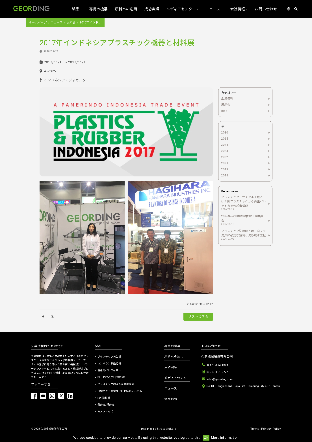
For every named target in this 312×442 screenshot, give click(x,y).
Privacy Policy (271, 428)
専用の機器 (98, 9)
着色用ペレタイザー (109, 370)
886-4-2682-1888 (217, 364)
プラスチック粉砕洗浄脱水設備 (116, 384)
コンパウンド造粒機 (109, 363)
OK (206, 438)
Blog (224, 111)
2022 (224, 157)
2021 (224, 163)
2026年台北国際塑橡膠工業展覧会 (242, 220)
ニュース (213, 9)
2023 (224, 151)
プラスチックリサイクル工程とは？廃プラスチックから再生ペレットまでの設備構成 (243, 203)
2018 (224, 175)
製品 (75, 9)
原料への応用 (126, 9)
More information (225, 438)
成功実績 (151, 9)
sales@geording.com (220, 379)
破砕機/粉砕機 (106, 404)
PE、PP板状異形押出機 (111, 377)
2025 (224, 138)
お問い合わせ (266, 9)
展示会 (71, 22)
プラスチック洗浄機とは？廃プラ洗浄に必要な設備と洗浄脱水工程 (243, 234)
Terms (254, 428)
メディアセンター (181, 9)
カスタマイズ (105, 411)
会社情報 (237, 9)
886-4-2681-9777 (217, 372)
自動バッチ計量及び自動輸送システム (120, 391)
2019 (224, 169)
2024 (224, 144)
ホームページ (38, 22)
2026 (224, 132)
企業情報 (227, 98)
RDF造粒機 (104, 397)
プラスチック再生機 (109, 356)
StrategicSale (166, 428)
